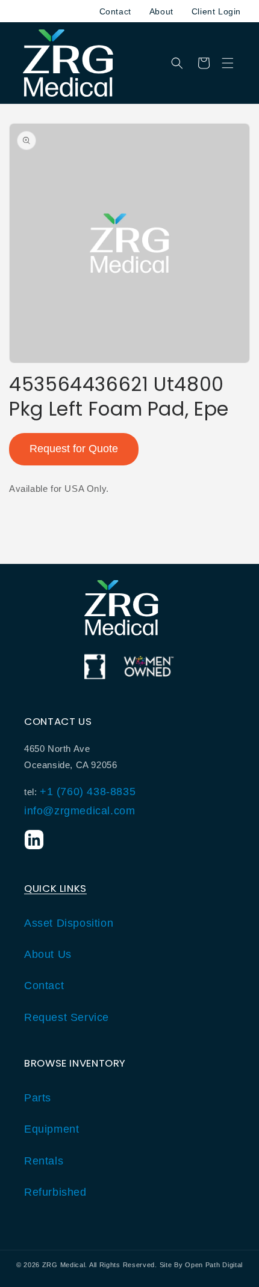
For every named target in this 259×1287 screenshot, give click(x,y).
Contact (115, 11)
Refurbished (55, 1192)
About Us (48, 954)
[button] (227, 63)
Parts (37, 1098)
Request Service (66, 1017)
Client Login (216, 11)
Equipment (51, 1129)
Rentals (43, 1161)
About (161, 11)
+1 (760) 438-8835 (88, 792)
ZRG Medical (64, 1264)
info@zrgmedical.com (79, 811)
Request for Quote (74, 449)
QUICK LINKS (55, 888)
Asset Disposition (68, 923)
